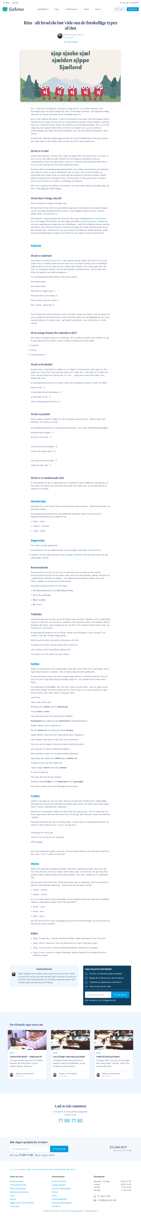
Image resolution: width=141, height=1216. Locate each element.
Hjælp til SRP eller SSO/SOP (22, 1203)
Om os (98, 9)
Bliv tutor (119, 9)
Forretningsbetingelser (61, 1203)
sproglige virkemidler (74, 555)
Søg (7, 3)
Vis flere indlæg (70, 42)
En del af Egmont (59, 1181)
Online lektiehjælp (18, 1188)
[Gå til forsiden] (13, 9)
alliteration (96, 550)
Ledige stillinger (59, 1185)
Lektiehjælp (42, 9)
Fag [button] (56, 9)
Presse (55, 1192)
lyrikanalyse (101, 218)
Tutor (12, 1196)
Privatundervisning (18, 1185)
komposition (91, 221)
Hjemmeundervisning (19, 1192)
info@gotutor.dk (109, 1000)
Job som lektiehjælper (61, 1188)
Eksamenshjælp (16, 1181)
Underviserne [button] (71, 9)
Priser (86, 9)
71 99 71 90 (70, 1120)
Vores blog (14, 1206)
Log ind (15, 3)
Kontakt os (132, 9)
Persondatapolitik (59, 1199)
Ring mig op (121, 995)
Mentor (13, 1199)
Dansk (12, 1053)
